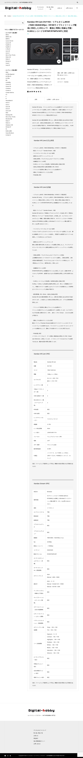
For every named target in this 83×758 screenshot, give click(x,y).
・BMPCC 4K (8, 37)
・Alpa (6, 72)
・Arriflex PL (8, 76)
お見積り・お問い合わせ (53, 99)
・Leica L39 (8, 110)
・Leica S (7, 53)
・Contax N (8, 135)
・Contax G (8, 90)
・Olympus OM (9, 125)
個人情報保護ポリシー (39, 741)
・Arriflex (7, 78)
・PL (6, 129)
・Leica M (7, 51)
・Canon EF (8, 84)
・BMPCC (7, 39)
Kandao (66, 82)
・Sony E (7, 63)
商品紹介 (36, 738)
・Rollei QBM (8, 131)
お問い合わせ (69, 8)
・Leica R (7, 108)
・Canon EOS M (9, 41)
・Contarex (8, 88)
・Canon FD (8, 86)
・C (5, 96)
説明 (36, 99)
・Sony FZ (7, 65)
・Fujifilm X (8, 47)
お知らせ (59, 8)
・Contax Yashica (9, 92)
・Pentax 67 (8, 127)
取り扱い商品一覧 (50, 8)
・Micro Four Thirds (10, 55)
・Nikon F (7, 121)
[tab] (35, 99)
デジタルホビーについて (40, 8)
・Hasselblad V (9, 100)
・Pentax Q (8, 61)
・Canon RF (8, 43)
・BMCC (7, 35)
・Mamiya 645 (8, 115)
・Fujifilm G (8, 45)
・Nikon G (7, 123)
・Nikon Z (7, 59)
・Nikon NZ (8, 57)
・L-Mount (7, 49)
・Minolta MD (8, 119)
